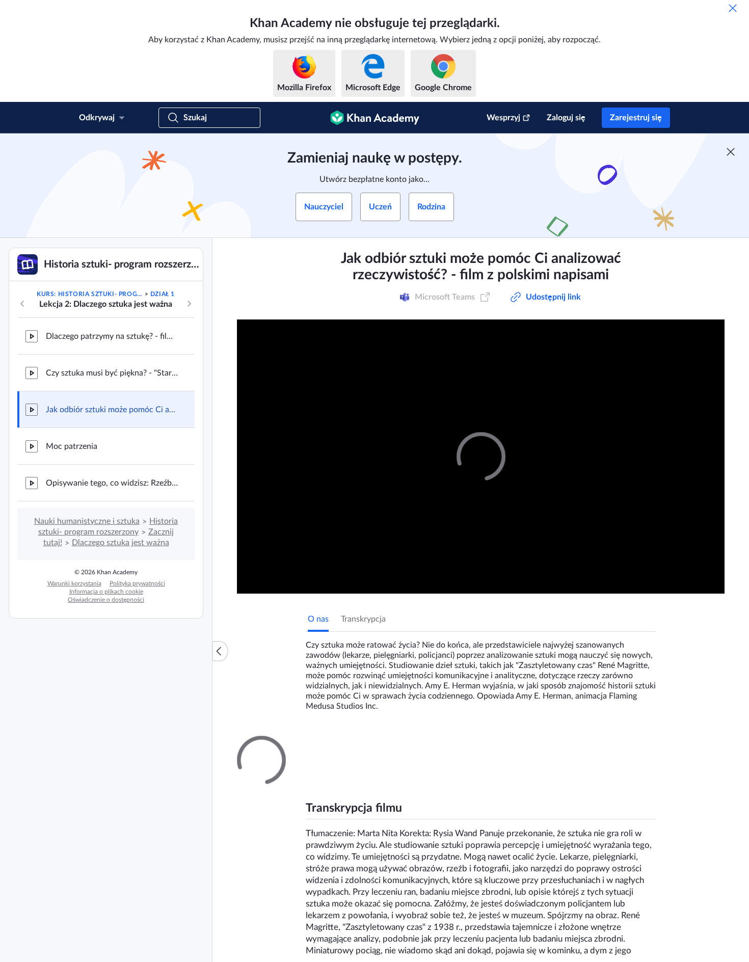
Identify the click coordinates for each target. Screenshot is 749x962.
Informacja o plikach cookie (106, 592)
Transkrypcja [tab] (363, 619)
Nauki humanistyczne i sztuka (87, 521)
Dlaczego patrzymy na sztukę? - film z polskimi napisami (112, 336)
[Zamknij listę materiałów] (220, 651)
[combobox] (600, 866)
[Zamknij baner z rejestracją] (730, 152)
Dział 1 (162, 294)
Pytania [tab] (331, 745)
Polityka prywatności (137, 583)
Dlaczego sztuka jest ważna (120, 543)
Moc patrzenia (71, 446)
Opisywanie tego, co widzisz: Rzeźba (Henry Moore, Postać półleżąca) (112, 483)
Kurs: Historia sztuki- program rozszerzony (90, 294)
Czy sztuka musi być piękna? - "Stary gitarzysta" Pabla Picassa (112, 373)
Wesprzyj (503, 118)
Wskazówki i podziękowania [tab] (407, 745)
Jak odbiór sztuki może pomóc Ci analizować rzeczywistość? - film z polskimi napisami (112, 410)
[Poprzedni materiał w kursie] (22, 304)
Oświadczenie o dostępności (106, 600)
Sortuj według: (524, 866)
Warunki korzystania (74, 583)
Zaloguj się (566, 118)
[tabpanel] (481, 671)
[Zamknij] (733, 8)
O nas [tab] (318, 619)
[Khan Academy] (374, 117)
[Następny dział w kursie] (189, 304)
